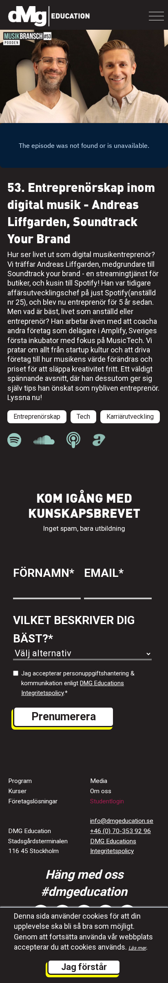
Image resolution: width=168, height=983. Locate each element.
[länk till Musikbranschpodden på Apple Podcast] (73, 440)
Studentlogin (107, 801)
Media (98, 781)
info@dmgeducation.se (121, 821)
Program (20, 781)
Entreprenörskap (36, 416)
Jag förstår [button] (84, 967)
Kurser (17, 791)
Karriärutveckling (130, 416)
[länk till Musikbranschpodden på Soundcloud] (43, 440)
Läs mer (137, 948)
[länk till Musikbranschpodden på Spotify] (14, 440)
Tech (83, 416)
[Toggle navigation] (156, 16)
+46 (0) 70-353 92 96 (120, 831)
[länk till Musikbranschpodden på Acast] (99, 443)
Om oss (100, 791)
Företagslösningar (32, 801)
